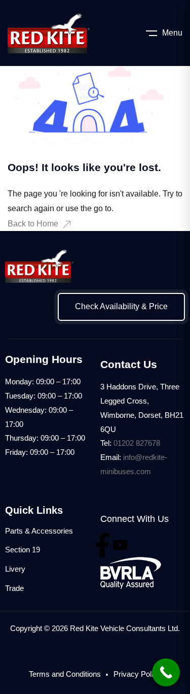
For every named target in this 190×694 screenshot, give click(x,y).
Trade (14, 588)
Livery (15, 569)
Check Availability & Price (121, 306)
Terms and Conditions (65, 674)
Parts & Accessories (39, 530)
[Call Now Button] (166, 672)
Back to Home (33, 223)
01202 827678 (136, 443)
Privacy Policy (137, 674)
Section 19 (22, 549)
